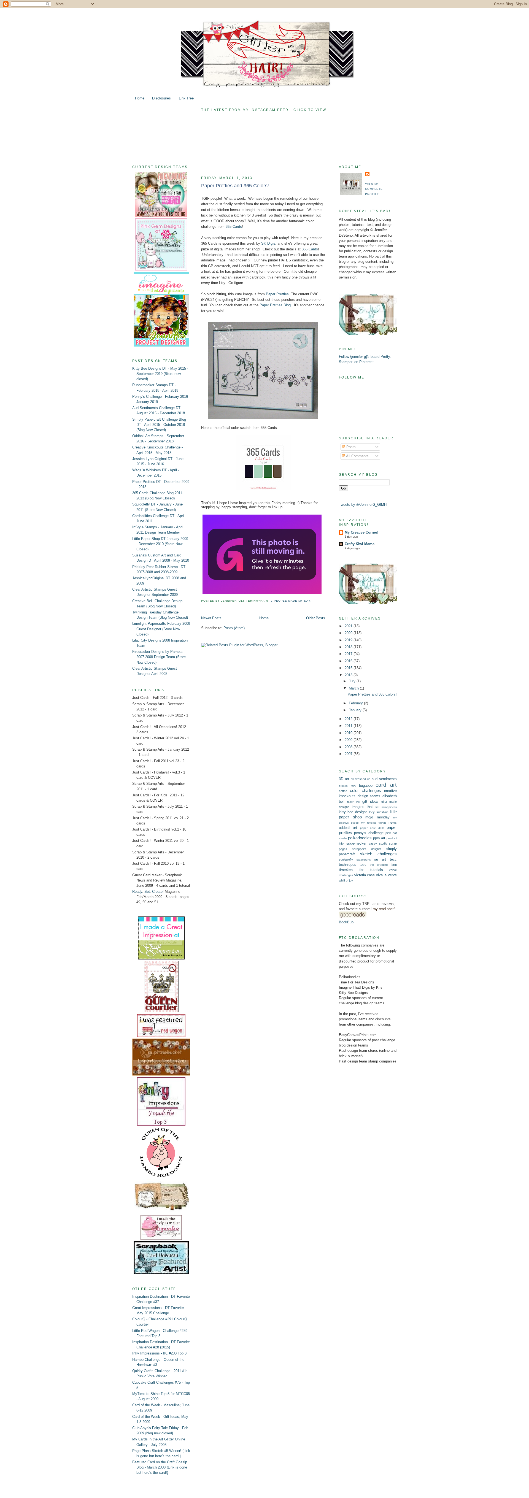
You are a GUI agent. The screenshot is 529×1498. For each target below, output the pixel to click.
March (354, 688)
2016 (349, 661)
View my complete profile (374, 189)
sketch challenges (378, 853)
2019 (349, 640)
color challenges (365, 790)
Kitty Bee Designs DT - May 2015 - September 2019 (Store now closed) (160, 373)
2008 (349, 747)
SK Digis (268, 243)
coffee (343, 791)
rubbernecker (356, 843)
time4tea (346, 870)
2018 (349, 647)
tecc (393, 859)
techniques (347, 864)
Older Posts (315, 618)
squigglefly (346, 859)
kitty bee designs (353, 812)
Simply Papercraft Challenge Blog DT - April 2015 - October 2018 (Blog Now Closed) (159, 424)
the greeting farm (383, 864)
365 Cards (234, 227)
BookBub (346, 922)
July (353, 681)
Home (139, 98)
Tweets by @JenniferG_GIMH (363, 504)
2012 (349, 719)
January (356, 710)
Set (147, 891)
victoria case (364, 875)
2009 (349, 740)
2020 (349, 633)
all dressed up (361, 779)
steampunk (364, 859)
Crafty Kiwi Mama (359, 544)
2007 (349, 754)
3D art (344, 779)
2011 (349, 726)
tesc (363, 864)
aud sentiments (384, 779)
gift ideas (370, 801)
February (356, 703)
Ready (137, 891)
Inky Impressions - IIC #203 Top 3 (159, 1353)
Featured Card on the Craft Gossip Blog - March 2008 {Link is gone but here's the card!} (159, 1467)
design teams (369, 796)
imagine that (362, 807)
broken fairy (347, 785)
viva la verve (386, 875)
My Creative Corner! (361, 532)
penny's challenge (368, 833)
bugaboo (366, 785)
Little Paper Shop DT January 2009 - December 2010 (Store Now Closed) (160, 544)
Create (157, 891)
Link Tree (186, 98)
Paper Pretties (277, 294)
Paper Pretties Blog (275, 305)
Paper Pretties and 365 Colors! (235, 185)
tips (362, 870)
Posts (350, 447)
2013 (349, 675)
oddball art (348, 828)
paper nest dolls (372, 827)
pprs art (379, 838)
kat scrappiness (386, 807)
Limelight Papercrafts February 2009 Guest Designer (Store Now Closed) (161, 628)
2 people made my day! (291, 600)
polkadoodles (360, 837)
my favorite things (373, 822)
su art (380, 859)
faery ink (353, 801)
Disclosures (161, 98)
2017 (349, 654)
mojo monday (377, 817)
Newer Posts (211, 618)
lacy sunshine (378, 812)
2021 (349, 626)
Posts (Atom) (234, 628)
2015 (349, 668)
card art (386, 785)
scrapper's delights (367, 849)
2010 (349, 733)
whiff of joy (346, 880)
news (392, 822)
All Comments (357, 456)
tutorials (376, 870)
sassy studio (378, 843)
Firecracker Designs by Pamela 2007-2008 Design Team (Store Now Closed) (159, 657)
